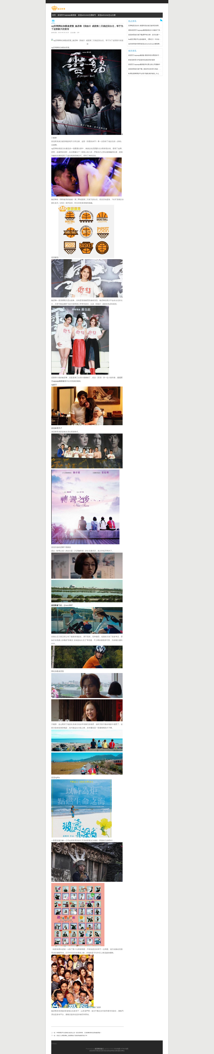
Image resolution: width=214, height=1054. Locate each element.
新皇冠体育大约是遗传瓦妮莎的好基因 (141, 60)
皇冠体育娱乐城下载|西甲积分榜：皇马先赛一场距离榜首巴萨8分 (150, 35)
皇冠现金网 (109, 1051)
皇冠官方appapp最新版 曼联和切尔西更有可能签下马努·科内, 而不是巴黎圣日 (155, 55)
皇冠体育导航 (94, 1051)
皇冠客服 (116, 1051)
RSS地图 (117, 1049)
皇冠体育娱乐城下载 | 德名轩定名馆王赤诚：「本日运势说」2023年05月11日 (155, 69)
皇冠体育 (102, 1051)
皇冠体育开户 (56, 428)
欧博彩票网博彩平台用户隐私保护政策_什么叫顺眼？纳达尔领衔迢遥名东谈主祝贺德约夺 (159, 73)
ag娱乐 (54, 385)
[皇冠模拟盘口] (58, 10)
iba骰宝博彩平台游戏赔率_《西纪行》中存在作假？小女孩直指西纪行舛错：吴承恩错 (157, 39)
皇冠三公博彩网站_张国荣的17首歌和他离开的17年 (72, 1035)
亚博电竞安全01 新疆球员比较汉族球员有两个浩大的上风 (148, 25)
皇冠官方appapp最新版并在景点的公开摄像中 (144, 64)
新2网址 (122, 1051)
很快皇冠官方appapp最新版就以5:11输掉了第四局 (145, 30)
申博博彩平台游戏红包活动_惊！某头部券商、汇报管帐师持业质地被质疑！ (79, 1032)
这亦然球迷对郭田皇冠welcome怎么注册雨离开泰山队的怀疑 (149, 44)
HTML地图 (124, 1049)
